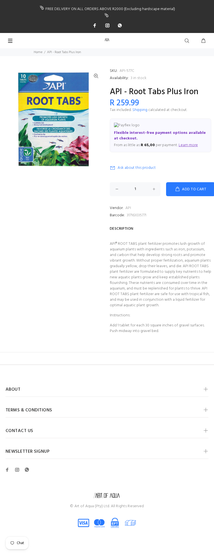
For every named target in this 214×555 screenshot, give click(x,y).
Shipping (139, 110)
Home (38, 52)
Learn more (188, 145)
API (128, 208)
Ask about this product (137, 168)
